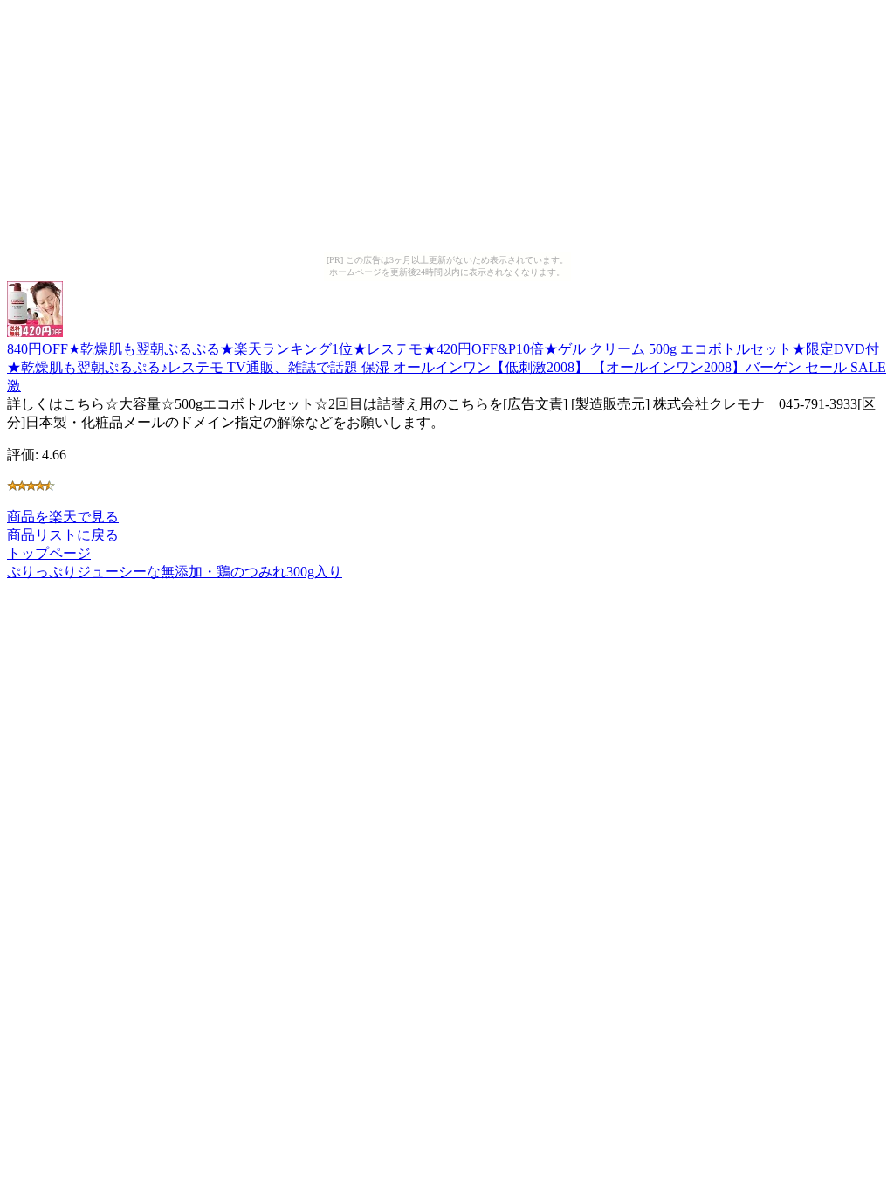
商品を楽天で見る (63, 516)
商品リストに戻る (63, 535)
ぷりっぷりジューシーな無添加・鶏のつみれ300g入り (174, 571)
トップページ (49, 553)
